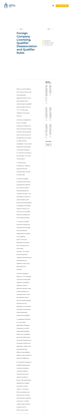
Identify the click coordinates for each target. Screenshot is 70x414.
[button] (53, 5)
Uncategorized (48, 45)
